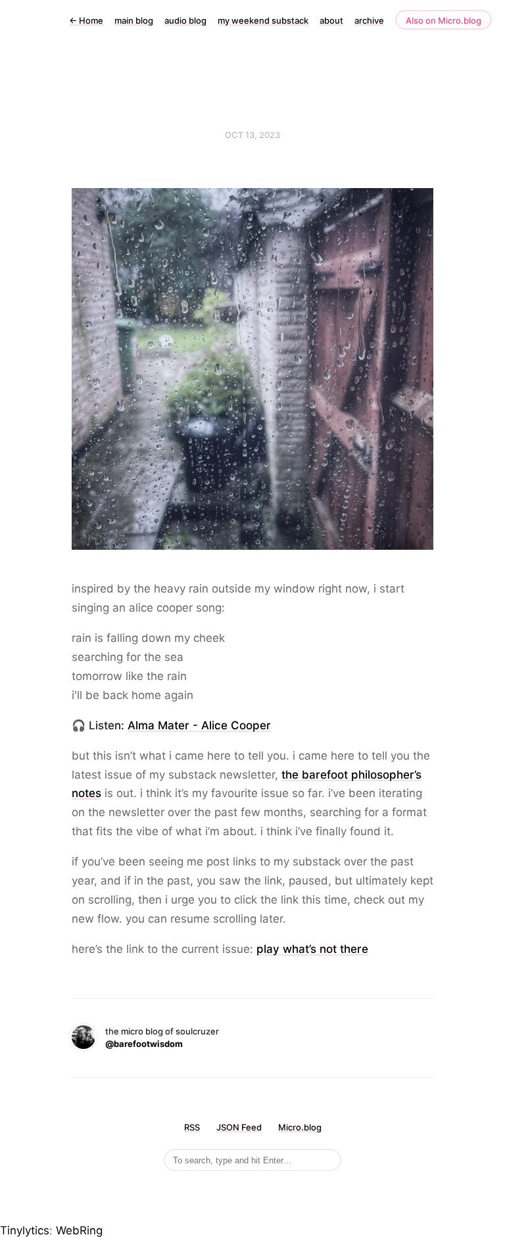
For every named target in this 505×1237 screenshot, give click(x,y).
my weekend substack (263, 20)
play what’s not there (312, 949)
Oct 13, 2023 (252, 135)
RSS (192, 1127)
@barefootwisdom (144, 1043)
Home (86, 20)
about (331, 20)
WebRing (79, 1230)
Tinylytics (24, 1230)
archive (369, 20)
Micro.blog (300, 1127)
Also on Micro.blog (443, 20)
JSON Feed (239, 1127)
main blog (133, 20)
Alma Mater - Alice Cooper (199, 725)
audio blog (185, 20)
